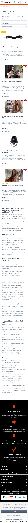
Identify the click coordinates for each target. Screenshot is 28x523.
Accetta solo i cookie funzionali (14, 519)
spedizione (4, 491)
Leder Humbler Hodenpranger (10, 47)
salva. (12, 509)
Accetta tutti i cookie (14, 512)
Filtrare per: (6, 23)
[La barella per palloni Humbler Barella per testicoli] (14, 175)
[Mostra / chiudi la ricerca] (14, 2)
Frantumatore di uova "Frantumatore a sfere (13, 116)
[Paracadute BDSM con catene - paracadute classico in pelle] (14, 141)
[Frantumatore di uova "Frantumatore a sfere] (14, 106)
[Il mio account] (21, 2)
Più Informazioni (18, 509)
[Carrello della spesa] (25, 2)
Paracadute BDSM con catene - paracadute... (11, 151)
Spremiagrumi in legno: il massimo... (12, 81)
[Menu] (2, 2)
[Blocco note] (18, 2)
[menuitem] (2, 2)
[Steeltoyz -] (7, 2)
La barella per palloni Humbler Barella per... (13, 186)
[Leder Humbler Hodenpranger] (14, 37)
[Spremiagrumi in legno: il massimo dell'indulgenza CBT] (14, 71)
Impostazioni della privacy (14, 515)
